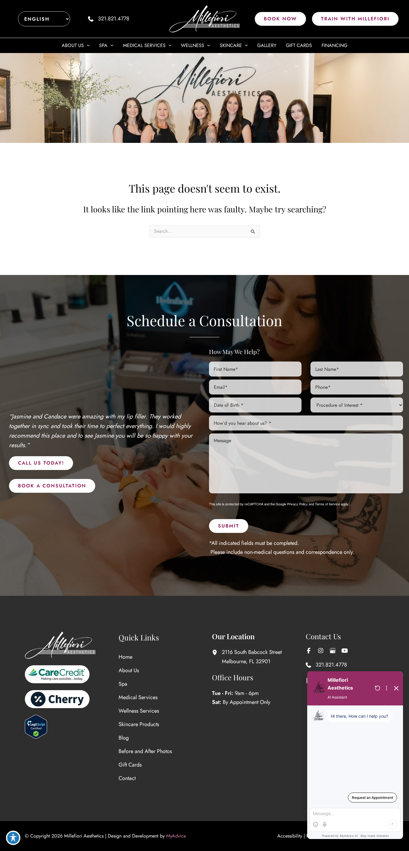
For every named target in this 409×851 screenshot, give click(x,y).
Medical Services (138, 697)
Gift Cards (130, 765)
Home (125, 657)
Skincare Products (139, 724)
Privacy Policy (297, 503)
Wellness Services (139, 711)
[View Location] (217, 652)
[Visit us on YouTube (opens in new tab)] (345, 651)
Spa (123, 684)
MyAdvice (176, 835)
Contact (127, 778)
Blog (124, 738)
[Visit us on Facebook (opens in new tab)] (309, 651)
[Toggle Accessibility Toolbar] (13, 838)
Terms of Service (327, 503)
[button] (280, 19)
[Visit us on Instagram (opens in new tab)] (321, 651)
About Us (129, 670)
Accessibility (289, 835)
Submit (228, 525)
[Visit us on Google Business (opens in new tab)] (333, 651)
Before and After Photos (145, 751)
